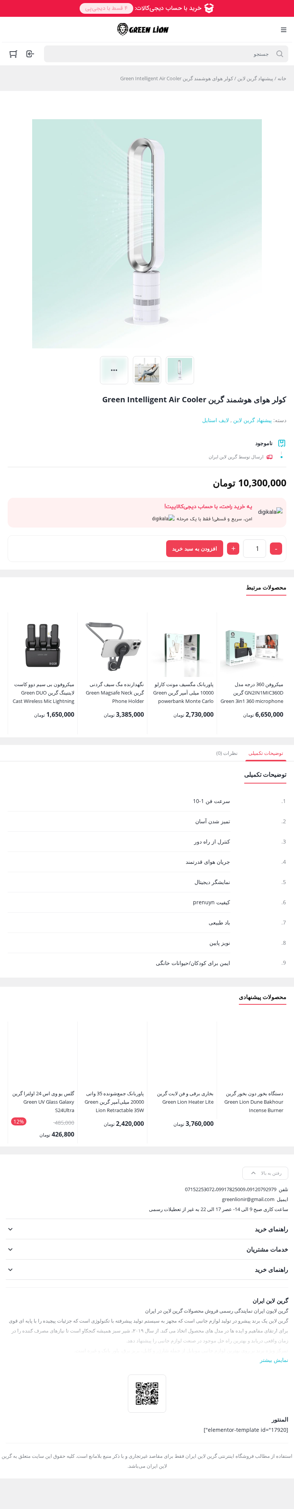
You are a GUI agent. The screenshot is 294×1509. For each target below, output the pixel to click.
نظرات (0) (227, 753)
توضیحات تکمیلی (265, 753)
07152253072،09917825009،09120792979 (230, 1189)
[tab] (265, 753)
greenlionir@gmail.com (248, 1199)
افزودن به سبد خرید (194, 548)
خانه (282, 78)
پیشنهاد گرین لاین (255, 78)
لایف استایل (215, 420)
